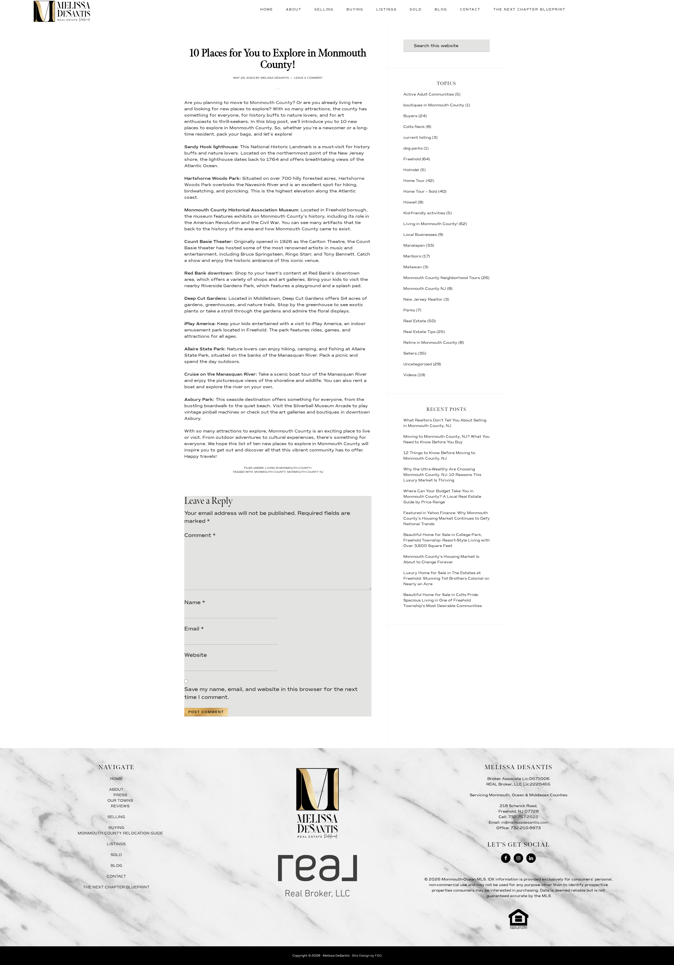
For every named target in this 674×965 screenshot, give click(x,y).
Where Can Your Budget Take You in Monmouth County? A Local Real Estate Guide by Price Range (442, 496)
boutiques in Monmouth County (433, 105)
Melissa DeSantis (62, 11)
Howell (410, 202)
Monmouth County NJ (424, 288)
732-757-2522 (523, 817)
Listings (116, 844)
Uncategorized (417, 364)
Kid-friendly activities (424, 213)
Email (194, 628)
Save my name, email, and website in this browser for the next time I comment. (271, 693)
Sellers (410, 353)
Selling (116, 817)
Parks (409, 310)
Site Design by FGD (367, 955)
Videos (410, 375)
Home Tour (414, 180)
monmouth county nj (305, 472)
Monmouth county (270, 472)
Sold (116, 855)
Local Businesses (420, 234)
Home (116, 779)
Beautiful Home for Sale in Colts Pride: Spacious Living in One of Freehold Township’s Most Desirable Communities (442, 600)
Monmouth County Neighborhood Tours (441, 278)
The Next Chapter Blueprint (116, 887)
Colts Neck (414, 127)
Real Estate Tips (419, 332)
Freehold (412, 159)
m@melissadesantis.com (524, 822)
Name (194, 602)
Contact (116, 876)
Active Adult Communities (428, 94)
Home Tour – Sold (420, 191)
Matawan (412, 267)
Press (120, 795)
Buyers (410, 116)
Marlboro (412, 256)
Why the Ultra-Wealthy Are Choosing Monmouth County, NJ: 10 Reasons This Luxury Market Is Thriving (442, 474)
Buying (116, 827)
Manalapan (414, 245)
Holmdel (411, 170)
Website (195, 655)
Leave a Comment (308, 77)
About (116, 789)
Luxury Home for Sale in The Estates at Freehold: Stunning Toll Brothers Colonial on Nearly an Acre (446, 578)
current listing (417, 137)
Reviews (120, 806)
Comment (200, 535)
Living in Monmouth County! (288, 468)
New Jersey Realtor (423, 299)
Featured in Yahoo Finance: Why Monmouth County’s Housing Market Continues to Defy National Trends (446, 518)
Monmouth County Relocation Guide (120, 833)
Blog (116, 865)
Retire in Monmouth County (430, 342)
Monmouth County (271, 102)
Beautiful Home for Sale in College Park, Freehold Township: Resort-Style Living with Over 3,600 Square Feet (446, 540)
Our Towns (120, 800)
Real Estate (414, 321)
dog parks (413, 148)
